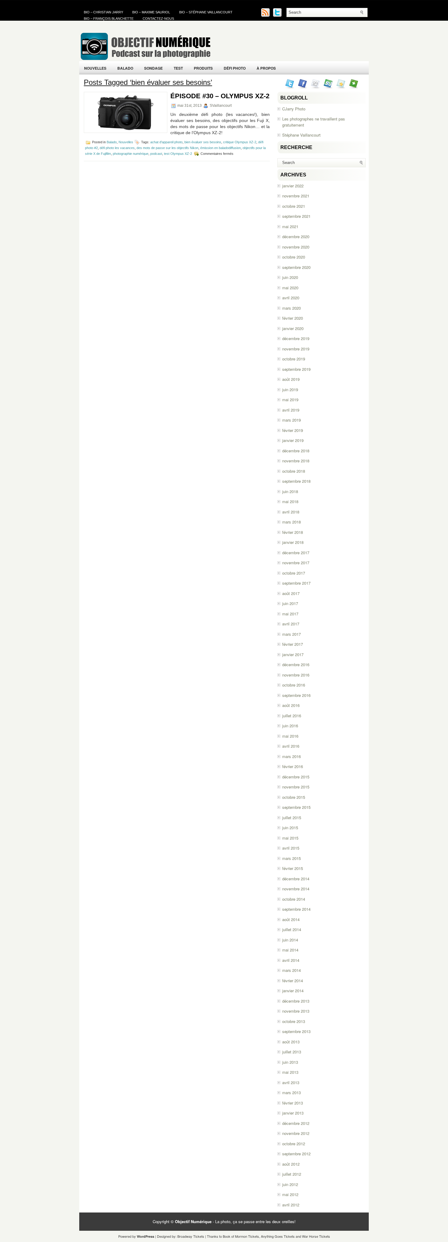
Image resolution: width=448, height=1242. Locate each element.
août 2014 (291, 919)
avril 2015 (290, 848)
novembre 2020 (295, 247)
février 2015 (292, 868)
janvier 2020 (293, 328)
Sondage (153, 68)
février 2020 (292, 318)
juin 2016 (290, 726)
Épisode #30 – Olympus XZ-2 (219, 96)
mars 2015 (291, 858)
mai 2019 (290, 399)
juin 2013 (290, 1062)
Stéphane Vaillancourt (301, 135)
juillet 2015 (291, 817)
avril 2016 (290, 746)
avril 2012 (290, 1205)
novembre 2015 (295, 787)
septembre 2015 (296, 807)
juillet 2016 (291, 715)
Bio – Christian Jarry (103, 12)
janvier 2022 (293, 186)
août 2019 (291, 379)
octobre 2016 (293, 685)
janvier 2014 (293, 990)
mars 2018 (291, 522)
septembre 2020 (296, 267)
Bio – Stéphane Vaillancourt (206, 12)
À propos (266, 68)
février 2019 (292, 430)
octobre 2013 (293, 1021)
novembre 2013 (295, 1011)
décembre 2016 (295, 664)
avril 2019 (290, 410)
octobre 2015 (293, 797)
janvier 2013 (293, 1113)
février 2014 (292, 980)
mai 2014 (290, 950)
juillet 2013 (291, 1052)
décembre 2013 (295, 1001)
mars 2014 (291, 970)
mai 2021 (290, 226)
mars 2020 (291, 308)
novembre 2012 (295, 1133)
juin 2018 (290, 491)
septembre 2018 (296, 481)
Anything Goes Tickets (278, 1236)
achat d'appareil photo (166, 142)
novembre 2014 (295, 889)
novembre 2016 (295, 675)
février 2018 (292, 532)
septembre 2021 (296, 216)
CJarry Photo (293, 109)
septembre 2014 (296, 909)
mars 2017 (291, 634)
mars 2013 (291, 1092)
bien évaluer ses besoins (202, 142)
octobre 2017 (293, 573)
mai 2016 (290, 736)
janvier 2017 (293, 654)
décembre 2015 (295, 777)
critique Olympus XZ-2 (239, 142)
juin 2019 (290, 389)
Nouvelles (95, 68)
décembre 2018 (295, 451)
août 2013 (291, 1042)
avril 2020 (290, 298)
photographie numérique (130, 153)
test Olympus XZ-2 (178, 153)
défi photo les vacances (117, 148)
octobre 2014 (293, 899)
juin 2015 (290, 827)
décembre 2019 (295, 338)
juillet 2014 (291, 929)
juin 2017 (290, 603)
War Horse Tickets (316, 1236)
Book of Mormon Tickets (241, 1236)
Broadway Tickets (190, 1236)
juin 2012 (290, 1184)
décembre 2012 (295, 1123)
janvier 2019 (293, 440)
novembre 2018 (295, 461)
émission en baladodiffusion (220, 148)
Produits (203, 68)
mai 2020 (290, 287)
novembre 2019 (295, 349)
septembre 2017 (296, 583)
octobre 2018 (293, 471)
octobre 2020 (293, 257)
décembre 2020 (295, 236)
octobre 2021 (293, 206)
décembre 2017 (295, 552)
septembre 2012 (296, 1154)
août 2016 (291, 705)
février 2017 (292, 644)
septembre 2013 (296, 1031)
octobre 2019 (293, 359)
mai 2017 (290, 614)
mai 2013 (290, 1072)
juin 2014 (290, 940)
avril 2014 (290, 960)
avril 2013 (290, 1082)
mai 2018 (290, 501)
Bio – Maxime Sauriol (151, 12)
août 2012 (291, 1164)
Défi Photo (235, 68)
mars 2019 (291, 420)
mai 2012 (290, 1194)
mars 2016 (291, 756)
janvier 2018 (293, 542)
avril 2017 (290, 624)
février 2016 (292, 766)
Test (178, 68)
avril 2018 (290, 512)
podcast (156, 153)
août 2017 (291, 593)
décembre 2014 (295, 879)
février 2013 (292, 1103)
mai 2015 (290, 838)
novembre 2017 (295, 562)
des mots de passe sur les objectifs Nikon (167, 148)
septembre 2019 (296, 369)
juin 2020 (290, 277)
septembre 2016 (296, 695)
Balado (125, 68)
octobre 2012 (293, 1143)
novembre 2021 (295, 196)
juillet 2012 (291, 1174)
